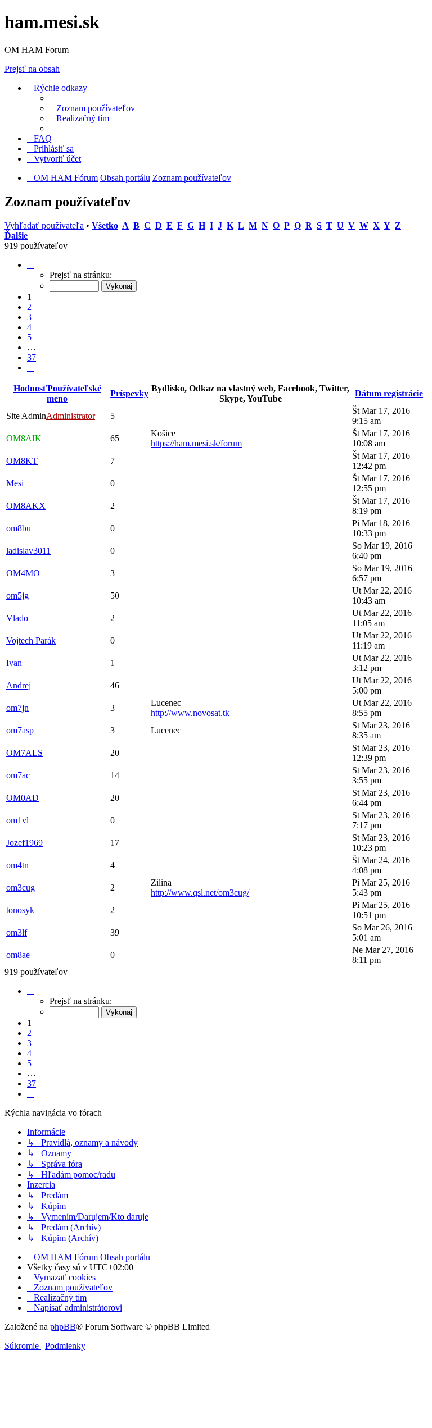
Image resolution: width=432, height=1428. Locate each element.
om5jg (17, 595)
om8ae (18, 955)
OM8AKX (26, 505)
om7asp (20, 730)
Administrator (70, 416)
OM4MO (23, 573)
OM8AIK (24, 438)
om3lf (16, 932)
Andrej (18, 685)
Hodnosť (30, 388)
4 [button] (29, 327)
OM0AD (22, 797)
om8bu (18, 528)
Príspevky (129, 393)
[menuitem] (92, 108)
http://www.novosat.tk (190, 713)
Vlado (17, 618)
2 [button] (29, 307)
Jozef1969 (24, 842)
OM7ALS (24, 753)
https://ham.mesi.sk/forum (196, 443)
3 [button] (29, 317)
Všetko (105, 225)
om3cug (20, 887)
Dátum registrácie (389, 393)
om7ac (18, 775)
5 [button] (29, 337)
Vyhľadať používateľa (44, 225)
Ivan (14, 663)
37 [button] (31, 357)
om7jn (17, 708)
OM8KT (22, 461)
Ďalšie (16, 235)
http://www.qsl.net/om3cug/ (200, 892)
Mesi (15, 483)
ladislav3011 (28, 550)
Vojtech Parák (31, 640)
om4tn (17, 865)
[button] (30, 265)
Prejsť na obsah (32, 69)
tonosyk (20, 910)
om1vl (17, 820)
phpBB (63, 1326)
